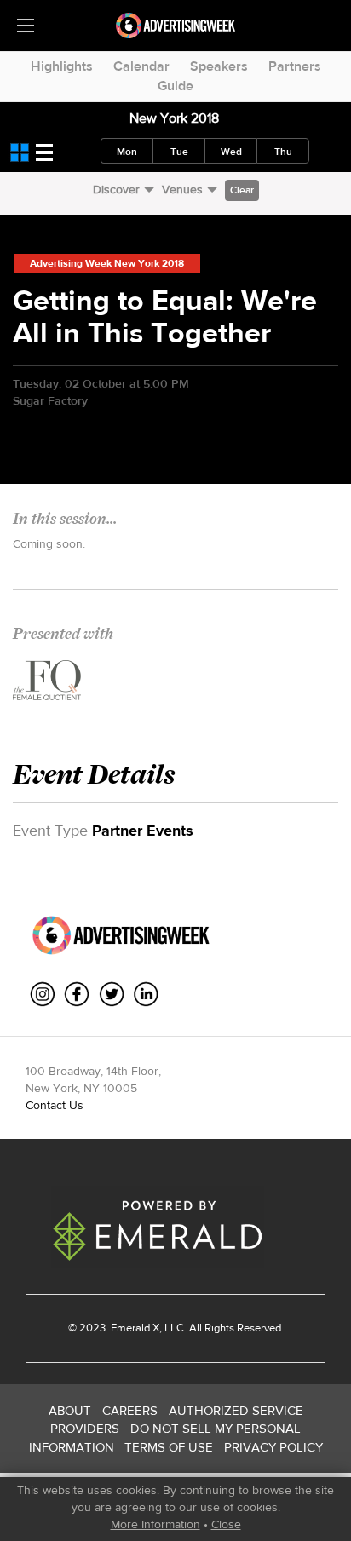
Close (226, 1524)
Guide (175, 85)
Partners (294, 66)
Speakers (219, 66)
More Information (155, 1524)
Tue (179, 152)
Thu (283, 152)
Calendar (141, 66)
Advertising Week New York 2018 (107, 263)
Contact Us (54, 1105)
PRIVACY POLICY (273, 1447)
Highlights (62, 66)
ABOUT (70, 1410)
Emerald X (133, 1327)
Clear (242, 190)
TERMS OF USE (168, 1447)
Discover (116, 189)
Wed (231, 152)
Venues (182, 189)
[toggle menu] (26, 26)
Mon (127, 152)
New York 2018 (174, 118)
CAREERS (130, 1410)
